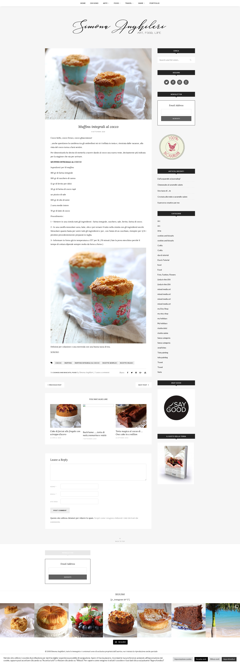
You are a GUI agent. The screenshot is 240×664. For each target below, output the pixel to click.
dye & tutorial (163, 255)
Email (53, 494)
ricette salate (163, 333)
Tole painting (163, 352)
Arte (105, 3)
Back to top (120, 541)
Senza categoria (164, 338)
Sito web (54, 501)
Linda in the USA (164, 279)
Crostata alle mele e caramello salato (172, 197)
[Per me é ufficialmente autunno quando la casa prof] (154, 620)
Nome (53, 486)
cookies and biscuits (62, 372)
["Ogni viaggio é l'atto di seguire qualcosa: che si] (223, 620)
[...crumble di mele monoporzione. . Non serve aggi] (17, 620)
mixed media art (164, 289)
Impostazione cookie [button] (182, 659)
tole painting (163, 357)
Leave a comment (102, 372)
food (159, 265)
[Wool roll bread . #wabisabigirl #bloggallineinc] (51, 620)
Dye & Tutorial (163, 260)
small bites (162, 348)
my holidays (162, 318)
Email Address (176, 105)
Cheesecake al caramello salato (170, 185)
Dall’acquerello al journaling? (169, 179)
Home (83, 3)
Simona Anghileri (86, 372)
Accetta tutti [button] (201, 659)
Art (159, 221)
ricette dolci (162, 328)
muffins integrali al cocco (87, 363)
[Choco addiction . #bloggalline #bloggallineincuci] (188, 620)
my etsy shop (163, 314)
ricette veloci (126, 363)
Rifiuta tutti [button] (214, 659)
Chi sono (94, 3)
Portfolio (155, 3)
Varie (140, 3)
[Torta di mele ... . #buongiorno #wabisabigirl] (120, 620)
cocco (58, 363)
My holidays (162, 323)
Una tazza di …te (164, 191)
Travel (128, 3)
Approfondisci (229, 659)
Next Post (143, 385)
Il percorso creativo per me (168, 203)
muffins (68, 363)
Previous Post (55, 385)
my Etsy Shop (163, 309)
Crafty (160, 245)
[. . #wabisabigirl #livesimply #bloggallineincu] (86, 620)
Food (116, 3)
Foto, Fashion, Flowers (167, 275)
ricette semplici (110, 363)
